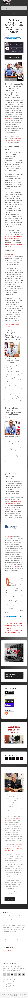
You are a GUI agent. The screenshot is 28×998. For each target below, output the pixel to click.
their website (14, 611)
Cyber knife (9, 627)
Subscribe (15, 51)
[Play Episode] (7, 48)
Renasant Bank (8, 536)
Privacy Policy (6, 958)
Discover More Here (8, 950)
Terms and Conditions (8, 956)
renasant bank (15, 630)
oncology (19, 628)
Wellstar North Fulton (11, 632)
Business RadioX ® (14, 2)
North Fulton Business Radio (16, 623)
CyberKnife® (8, 118)
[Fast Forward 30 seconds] (17, 49)
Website (6, 324)
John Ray (8, 499)
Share (20, 51)
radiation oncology (8, 630)
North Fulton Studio (9, 625)
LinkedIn (11, 324)
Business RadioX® (13, 140)
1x (14, 49)
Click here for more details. (9, 942)
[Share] (16, 38)
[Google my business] (12, 974)
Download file (14, 57)
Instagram (7, 326)
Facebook (16, 324)
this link (11, 509)
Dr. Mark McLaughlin (16, 627)
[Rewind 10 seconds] (11, 49)
